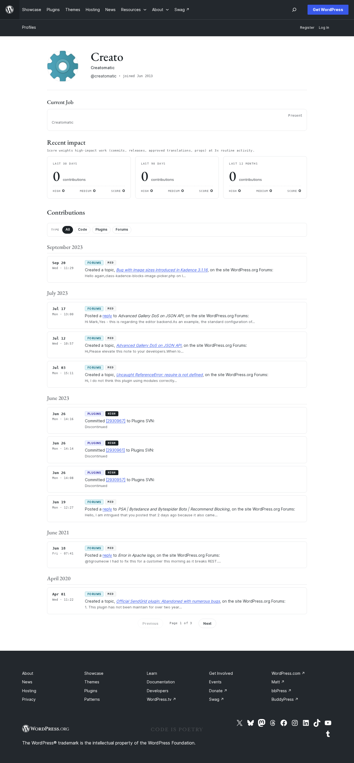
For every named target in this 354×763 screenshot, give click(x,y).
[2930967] (116, 420)
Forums (122, 229)
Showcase (93, 673)
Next (207, 623)
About (27, 673)
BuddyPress (285, 699)
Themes (91, 681)
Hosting (29, 690)
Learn (152, 673)
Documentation (161, 681)
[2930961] (115, 450)
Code (82, 229)
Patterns (92, 699)
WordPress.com (288, 673)
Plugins (101, 229)
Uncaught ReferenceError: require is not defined (159, 374)
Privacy (29, 699)
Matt (278, 681)
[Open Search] (294, 9)
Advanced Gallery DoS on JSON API (148, 345)
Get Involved (221, 673)
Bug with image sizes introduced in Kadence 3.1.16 (162, 269)
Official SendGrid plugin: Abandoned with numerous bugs (168, 601)
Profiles (29, 27)
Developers (157, 690)
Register (307, 27)
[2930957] (116, 479)
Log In (324, 27)
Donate (218, 690)
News (27, 681)
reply (107, 315)
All (68, 229)
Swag (216, 699)
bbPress (281, 690)
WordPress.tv (161, 699)
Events (215, 681)
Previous (150, 623)
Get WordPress (328, 9)
